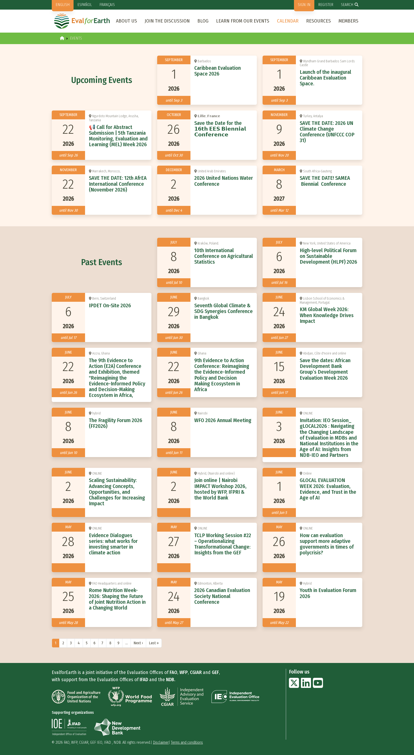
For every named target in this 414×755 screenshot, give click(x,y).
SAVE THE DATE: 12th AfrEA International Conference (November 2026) (118, 184)
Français (107, 4)
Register (325, 4)
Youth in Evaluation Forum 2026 (328, 593)
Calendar (288, 21)
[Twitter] (294, 686)
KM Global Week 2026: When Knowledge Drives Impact (327, 315)
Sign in (304, 4)
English (63, 4)
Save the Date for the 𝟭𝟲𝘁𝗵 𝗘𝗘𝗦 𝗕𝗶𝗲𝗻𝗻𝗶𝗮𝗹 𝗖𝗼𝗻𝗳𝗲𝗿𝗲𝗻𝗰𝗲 (220, 129)
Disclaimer (161, 742)
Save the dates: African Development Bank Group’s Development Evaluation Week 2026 (325, 369)
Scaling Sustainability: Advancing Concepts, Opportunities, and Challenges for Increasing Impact (117, 492)
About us (126, 21)
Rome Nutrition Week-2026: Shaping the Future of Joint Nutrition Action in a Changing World (117, 599)
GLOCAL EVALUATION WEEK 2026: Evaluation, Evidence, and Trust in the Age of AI (328, 489)
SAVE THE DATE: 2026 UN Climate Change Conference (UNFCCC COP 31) (327, 132)
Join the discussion (167, 21)
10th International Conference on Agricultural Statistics (223, 256)
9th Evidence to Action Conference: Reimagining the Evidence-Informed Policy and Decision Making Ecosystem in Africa (221, 375)
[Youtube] (318, 686)
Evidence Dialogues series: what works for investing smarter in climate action (113, 544)
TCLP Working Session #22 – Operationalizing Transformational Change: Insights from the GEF (222, 544)
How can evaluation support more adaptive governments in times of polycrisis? (327, 544)
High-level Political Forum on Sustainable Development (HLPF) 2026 (328, 256)
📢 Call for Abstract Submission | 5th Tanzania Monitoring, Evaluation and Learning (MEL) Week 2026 (118, 136)
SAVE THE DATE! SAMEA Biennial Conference (325, 181)
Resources (318, 21)
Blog (202, 21)
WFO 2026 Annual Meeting (222, 420)
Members (348, 21)
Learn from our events (242, 21)
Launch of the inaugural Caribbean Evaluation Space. (325, 78)
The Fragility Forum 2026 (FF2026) (115, 423)
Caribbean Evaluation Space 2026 (217, 71)
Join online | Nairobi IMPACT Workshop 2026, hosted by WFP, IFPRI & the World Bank (220, 489)
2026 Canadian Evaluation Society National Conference (222, 596)
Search (347, 4)
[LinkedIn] (306, 686)
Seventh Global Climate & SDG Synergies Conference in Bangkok (223, 311)
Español (84, 4)
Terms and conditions (187, 742)
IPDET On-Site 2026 (110, 305)
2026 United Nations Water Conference (223, 181)
